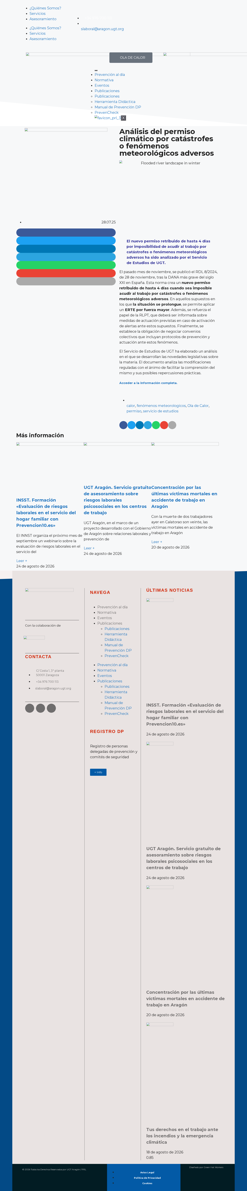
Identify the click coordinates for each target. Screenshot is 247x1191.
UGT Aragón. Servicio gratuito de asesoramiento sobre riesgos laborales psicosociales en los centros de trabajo (117, 500)
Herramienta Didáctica (115, 102)
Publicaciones (107, 91)
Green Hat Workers (213, 1167)
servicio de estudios (160, 411)
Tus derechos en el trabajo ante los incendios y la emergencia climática (182, 1136)
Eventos (102, 85)
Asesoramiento (42, 19)
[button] (66, 232)
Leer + (21, 561)
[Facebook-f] (129, 22)
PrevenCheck (107, 112)
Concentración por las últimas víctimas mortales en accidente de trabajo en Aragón (185, 998)
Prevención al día (110, 74)
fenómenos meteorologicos (161, 406)
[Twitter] (139, 22)
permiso (134, 411)
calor (131, 406)
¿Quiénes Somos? (45, 8)
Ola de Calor (198, 406)
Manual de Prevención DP (118, 107)
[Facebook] (29, 708)
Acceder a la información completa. (148, 383)
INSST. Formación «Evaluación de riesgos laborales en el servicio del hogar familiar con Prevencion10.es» (46, 512)
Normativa (104, 80)
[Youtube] (149, 22)
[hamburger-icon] (96, 70)
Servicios (37, 13)
